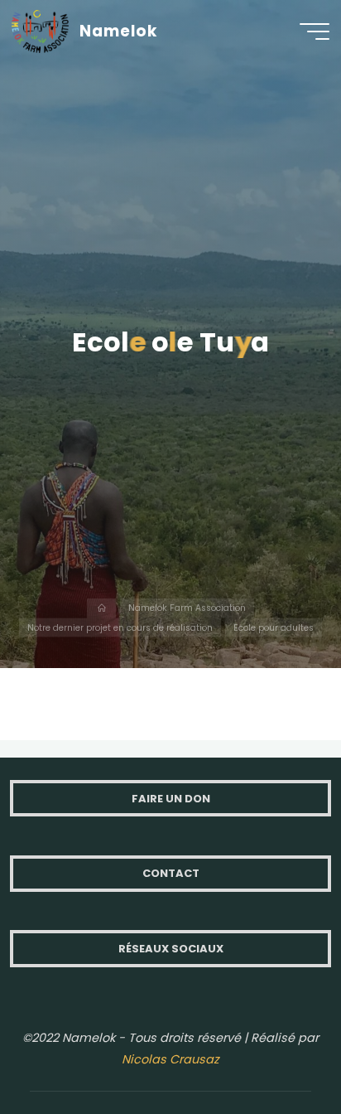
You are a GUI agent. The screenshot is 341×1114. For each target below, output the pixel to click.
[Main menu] (314, 31)
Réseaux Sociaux (170, 949)
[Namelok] (40, 30)
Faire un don (171, 798)
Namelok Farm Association (187, 608)
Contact (170, 873)
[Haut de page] (276, 1049)
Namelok (118, 31)
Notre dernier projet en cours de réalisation (120, 627)
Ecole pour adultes (273, 627)
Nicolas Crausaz (170, 1059)
